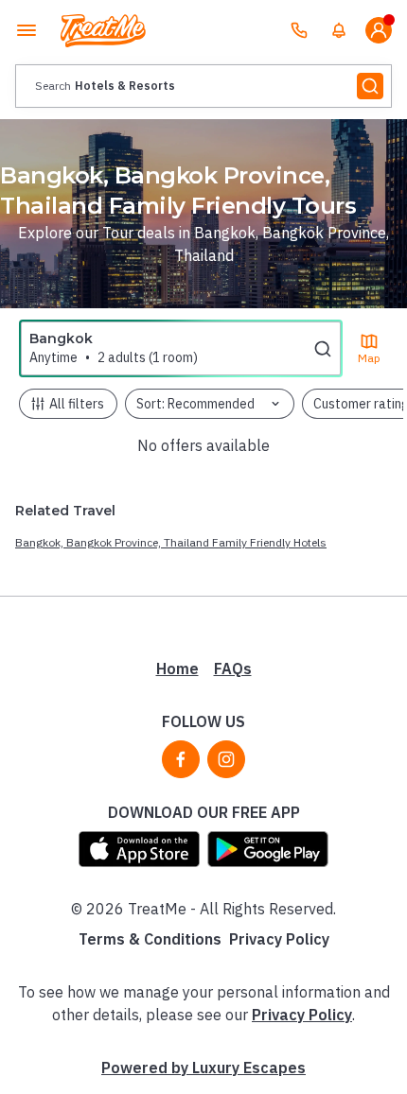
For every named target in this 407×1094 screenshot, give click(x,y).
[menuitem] (339, 30)
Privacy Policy (279, 938)
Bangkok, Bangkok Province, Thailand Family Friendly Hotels (171, 542)
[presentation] (203, 86)
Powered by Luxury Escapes (203, 1067)
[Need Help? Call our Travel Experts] (299, 30)
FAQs (233, 668)
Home (177, 668)
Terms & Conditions (150, 938)
